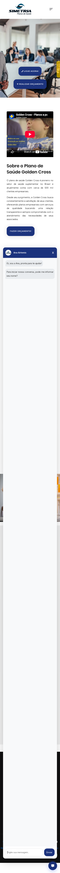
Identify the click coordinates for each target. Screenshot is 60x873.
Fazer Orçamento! (20, 231)
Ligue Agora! (31, 71)
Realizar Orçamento (30, 84)
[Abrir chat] (52, 865)
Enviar (49, 852)
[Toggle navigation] (51, 9)
